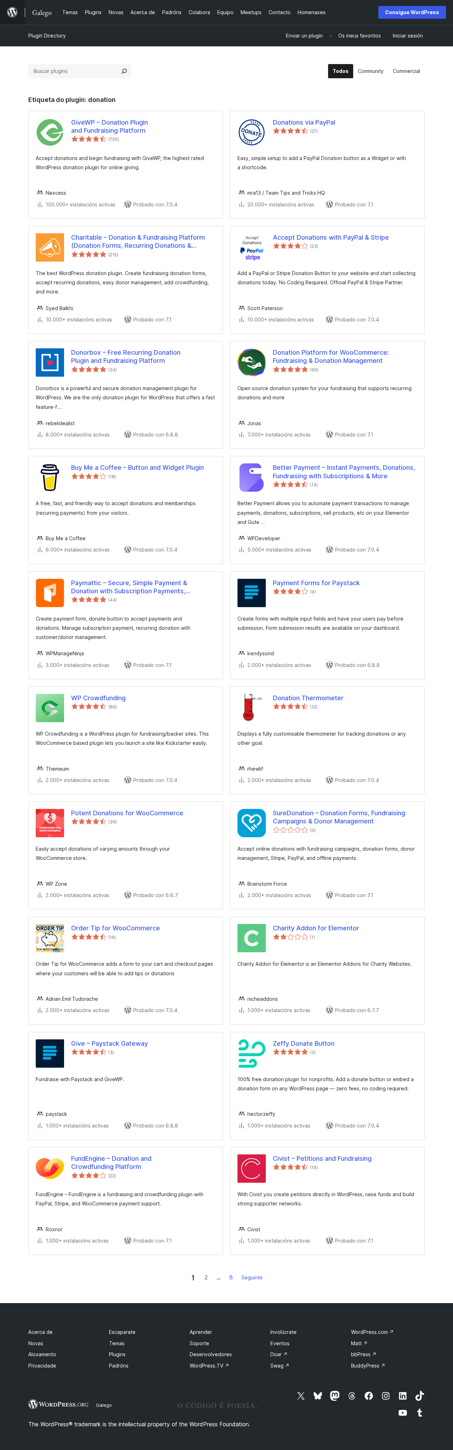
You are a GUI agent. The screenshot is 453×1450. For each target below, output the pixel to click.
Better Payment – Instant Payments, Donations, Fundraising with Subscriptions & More (344, 471)
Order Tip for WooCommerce (115, 928)
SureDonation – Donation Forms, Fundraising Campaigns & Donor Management (339, 817)
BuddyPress (368, 1366)
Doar (279, 1354)
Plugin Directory (47, 36)
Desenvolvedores (211, 1354)
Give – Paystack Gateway (109, 1043)
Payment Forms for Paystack (316, 583)
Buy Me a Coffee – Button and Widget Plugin (137, 467)
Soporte (199, 1343)
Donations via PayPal (304, 122)
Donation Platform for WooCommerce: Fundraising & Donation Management (331, 356)
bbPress (364, 1354)
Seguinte (252, 1277)
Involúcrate (283, 1332)
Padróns (118, 1366)
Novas (35, 1343)
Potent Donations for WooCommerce (127, 813)
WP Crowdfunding (98, 698)
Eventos (279, 1343)
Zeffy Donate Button (303, 1043)
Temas (117, 1343)
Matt (359, 1343)
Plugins (117, 1354)
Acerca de (40, 1332)
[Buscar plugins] (124, 71)
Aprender (201, 1332)
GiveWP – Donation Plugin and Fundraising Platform (109, 126)
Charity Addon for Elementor (316, 928)
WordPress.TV (209, 1366)
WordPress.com (372, 1332)
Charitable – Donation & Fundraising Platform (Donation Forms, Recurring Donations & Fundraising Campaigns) (138, 242)
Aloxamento (42, 1354)
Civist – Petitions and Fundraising (322, 1158)
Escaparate (122, 1332)
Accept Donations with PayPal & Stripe (331, 237)
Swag (279, 1366)
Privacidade (42, 1366)
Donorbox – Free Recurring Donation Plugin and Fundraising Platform (125, 356)
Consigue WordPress (412, 12)
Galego (104, 1405)
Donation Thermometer (308, 698)
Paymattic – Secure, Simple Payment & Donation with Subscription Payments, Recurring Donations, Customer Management (139, 587)
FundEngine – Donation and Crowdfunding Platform (111, 1162)
